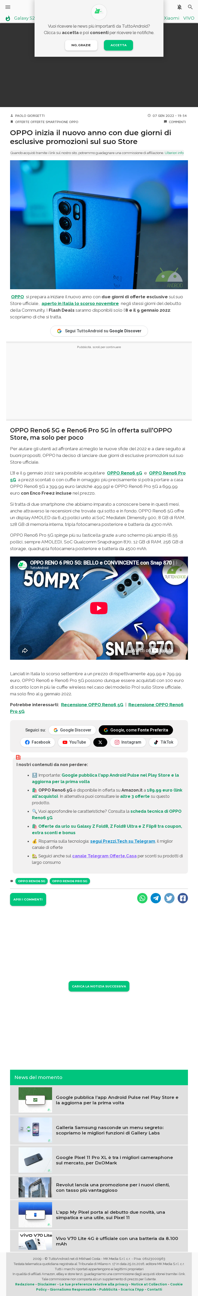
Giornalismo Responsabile (73, 1289)
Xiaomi (171, 18)
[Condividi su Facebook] (183, 898)
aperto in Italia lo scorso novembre (80, 303)
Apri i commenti (28, 899)
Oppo (73, 122)
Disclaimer (47, 1284)
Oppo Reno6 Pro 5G (69, 881)
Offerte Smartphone (49, 122)
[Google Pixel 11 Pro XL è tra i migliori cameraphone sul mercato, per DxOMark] (35, 1159)
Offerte (22, 122)
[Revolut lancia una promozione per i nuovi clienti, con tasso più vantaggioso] (35, 1186)
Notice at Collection (149, 1284)
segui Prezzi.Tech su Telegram (122, 841)
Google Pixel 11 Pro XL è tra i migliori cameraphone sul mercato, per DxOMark (114, 1160)
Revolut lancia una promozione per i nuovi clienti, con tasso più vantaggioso (113, 1187)
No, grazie (81, 45)
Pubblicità (108, 1289)
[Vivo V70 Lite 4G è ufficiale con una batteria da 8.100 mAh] (35, 1240)
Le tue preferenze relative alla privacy (94, 1284)
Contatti (154, 1289)
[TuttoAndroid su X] (100, 742)
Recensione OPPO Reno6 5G (92, 704)
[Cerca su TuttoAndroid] (190, 7)
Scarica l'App (132, 1289)
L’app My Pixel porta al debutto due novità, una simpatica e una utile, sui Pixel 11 (110, 1214)
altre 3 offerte (135, 796)
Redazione (25, 1284)
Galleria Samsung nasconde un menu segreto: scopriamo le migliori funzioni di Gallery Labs (110, 1130)
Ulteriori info (174, 153)
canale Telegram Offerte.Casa (104, 855)
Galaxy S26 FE (29, 18)
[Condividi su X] (169, 898)
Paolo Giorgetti (30, 116)
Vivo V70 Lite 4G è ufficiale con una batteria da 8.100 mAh (117, 1241)
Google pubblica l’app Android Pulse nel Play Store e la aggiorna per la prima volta (117, 1099)
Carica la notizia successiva (99, 986)
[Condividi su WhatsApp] (142, 898)
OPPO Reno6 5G (31, 881)
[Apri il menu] (8, 7)
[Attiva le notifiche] (179, 7)
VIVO (188, 18)
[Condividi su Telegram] (156, 898)
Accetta (119, 45)
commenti (177, 122)
